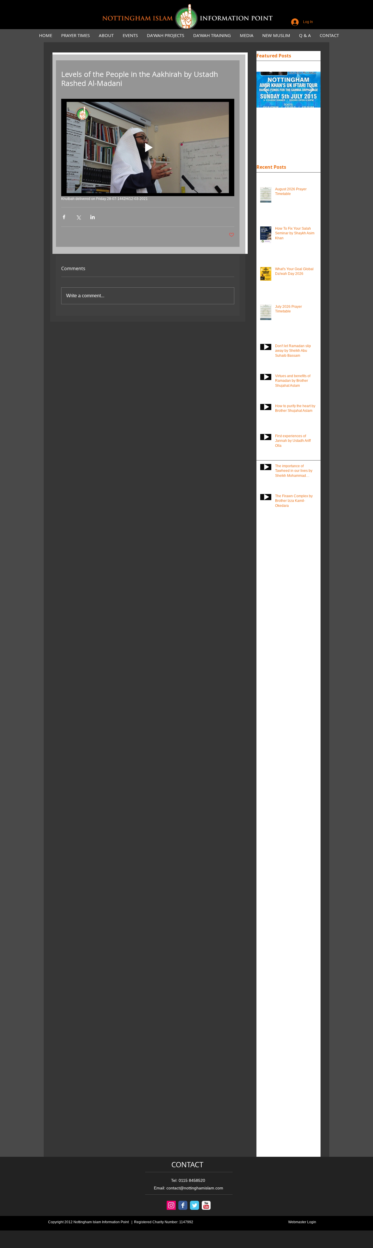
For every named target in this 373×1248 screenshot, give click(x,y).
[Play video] (147, 147)
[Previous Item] (265, 89)
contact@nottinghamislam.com (194, 1188)
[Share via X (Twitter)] (78, 217)
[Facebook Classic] (182, 1205)
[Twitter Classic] (194, 1205)
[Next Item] (311, 89)
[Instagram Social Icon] (171, 1205)
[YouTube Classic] (206, 1205)
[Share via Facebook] (64, 217)
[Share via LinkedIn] (92, 217)
